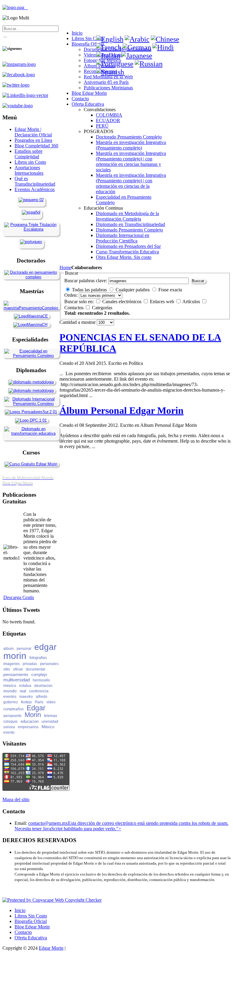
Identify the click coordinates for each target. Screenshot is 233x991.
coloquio (10, 721)
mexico (9, 685)
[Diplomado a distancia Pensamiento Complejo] (31, 403)
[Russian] (149, 64)
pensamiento (15, 674)
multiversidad (16, 679)
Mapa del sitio (15, 799)
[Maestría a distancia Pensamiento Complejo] (31, 308)
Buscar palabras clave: (85, 280)
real (23, 691)
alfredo (41, 696)
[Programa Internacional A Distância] (31, 241)
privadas (30, 664)
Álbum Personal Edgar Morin (121, 410)
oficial (18, 669)
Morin (33, 714)
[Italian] (108, 55)
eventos (9, 696)
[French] (108, 47)
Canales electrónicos (122, 301)
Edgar (36, 708)
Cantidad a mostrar (78, 322)
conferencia (39, 691)
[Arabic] (137, 39)
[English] (109, 39)
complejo (39, 674)
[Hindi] (163, 47)
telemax (50, 716)
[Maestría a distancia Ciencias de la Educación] (31, 316)
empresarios (28, 727)
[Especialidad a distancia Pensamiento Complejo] (31, 355)
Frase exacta (170, 289)
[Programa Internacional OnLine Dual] (31, 212)
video (51, 702)
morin (14, 656)
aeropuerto (12, 716)
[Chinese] (165, 39)
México (48, 727)
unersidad (50, 721)
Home (65, 267)
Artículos (191, 301)
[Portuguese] (114, 64)
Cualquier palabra (133, 289)
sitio (6, 669)
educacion (30, 721)
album (8, 648)
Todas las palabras (89, 289)
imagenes (11, 664)
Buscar (198, 281)
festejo (26, 702)
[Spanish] (110, 72)
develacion (43, 686)
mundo (10, 690)
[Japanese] (136, 55)
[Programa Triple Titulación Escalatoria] (31, 229)
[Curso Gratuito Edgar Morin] (31, 464)
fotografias (38, 658)
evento (9, 732)
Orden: (71, 295)
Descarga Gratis (18, 597)
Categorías (102, 307)
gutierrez (10, 702)
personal (24, 648)
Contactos (74, 307)
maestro (26, 696)
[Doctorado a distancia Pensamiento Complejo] (31, 277)
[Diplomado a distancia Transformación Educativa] (31, 433)
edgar (45, 647)
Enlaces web (162, 301)
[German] (137, 47)
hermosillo (41, 680)
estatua (25, 686)
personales (49, 664)
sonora (9, 727)
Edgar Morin (51, 948)
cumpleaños (13, 709)
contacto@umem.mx (48, 823)
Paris (39, 702)
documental (35, 669)
